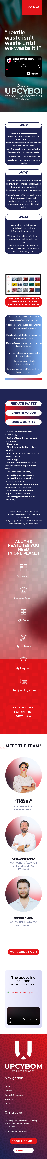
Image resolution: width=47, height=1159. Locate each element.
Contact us (22, 1150)
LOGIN (30, 7)
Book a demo (21, 1141)
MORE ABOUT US (22, 951)
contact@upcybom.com (16, 1131)
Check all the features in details (21, 712)
